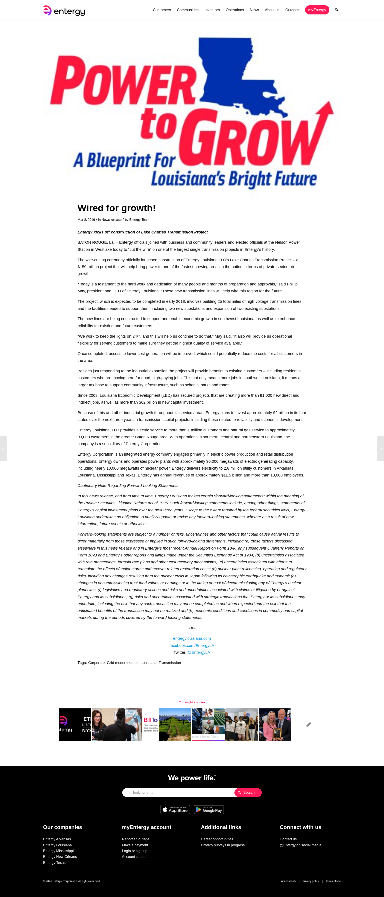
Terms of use (333, 881)
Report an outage (135, 839)
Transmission (170, 663)
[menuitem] (162, 10)
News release (112, 219)
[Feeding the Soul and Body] (380, 448)
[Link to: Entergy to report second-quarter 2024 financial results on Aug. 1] (75, 724)
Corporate (96, 663)
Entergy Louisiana (57, 845)
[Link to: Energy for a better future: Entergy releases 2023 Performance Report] (208, 724)
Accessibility (288, 881)
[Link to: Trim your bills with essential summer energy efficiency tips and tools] (141, 724)
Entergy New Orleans (60, 857)
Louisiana (148, 663)
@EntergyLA (199, 652)
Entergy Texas (54, 863)
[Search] (336, 10)
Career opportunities (217, 839)
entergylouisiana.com (192, 638)
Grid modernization (122, 663)
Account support (135, 857)
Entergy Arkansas (57, 839)
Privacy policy (310, 881)
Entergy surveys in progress (223, 845)
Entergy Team (139, 219)
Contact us (288, 839)
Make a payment (135, 845)
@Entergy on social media (300, 845)
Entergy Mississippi (58, 851)
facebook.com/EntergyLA (192, 645)
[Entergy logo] (65, 10)
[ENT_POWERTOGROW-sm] (192, 114)
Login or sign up (134, 851)
